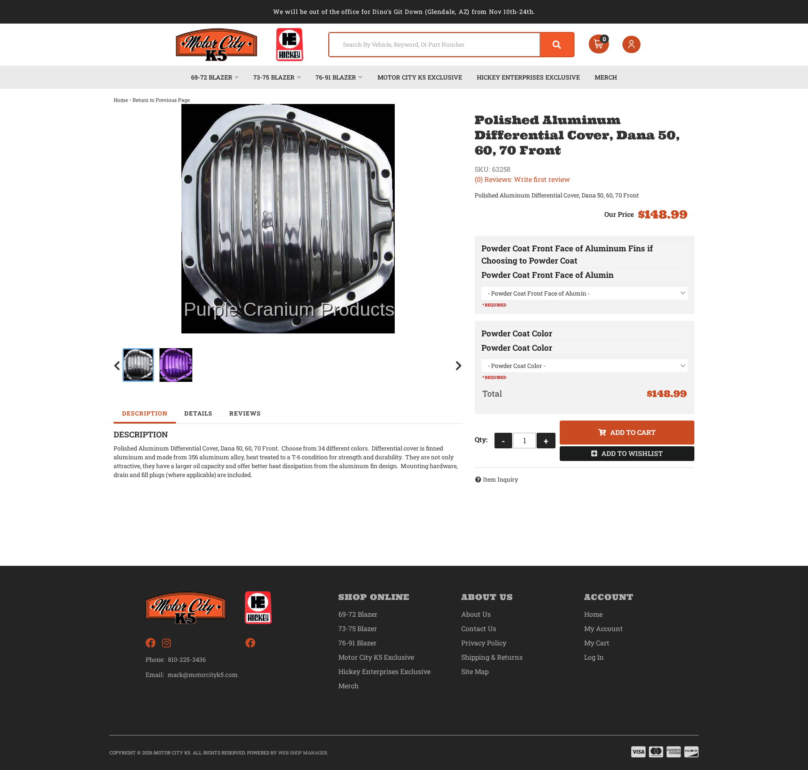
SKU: (482, 169)
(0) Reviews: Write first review (522, 179)
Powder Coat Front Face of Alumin (547, 274)
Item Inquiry (500, 479)
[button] (451, 44)
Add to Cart (633, 432)
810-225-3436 (187, 659)
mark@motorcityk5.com (202, 675)
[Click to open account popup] (631, 44)
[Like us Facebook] (151, 643)
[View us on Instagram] (166, 643)
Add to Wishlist (632, 453)
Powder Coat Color (516, 333)
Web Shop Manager (302, 752)
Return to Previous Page (161, 99)
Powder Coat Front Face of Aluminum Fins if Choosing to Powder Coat (567, 254)
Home (121, 99)
